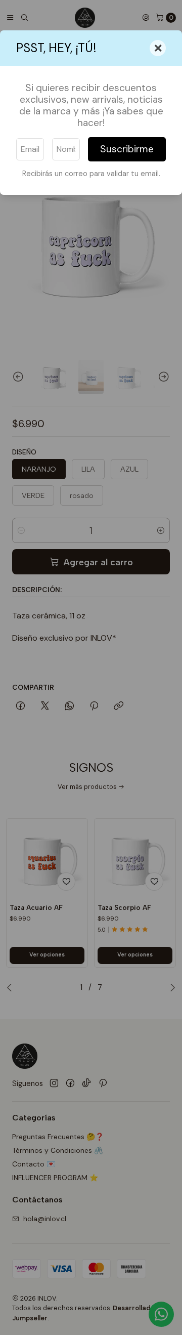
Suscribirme (127, 149)
